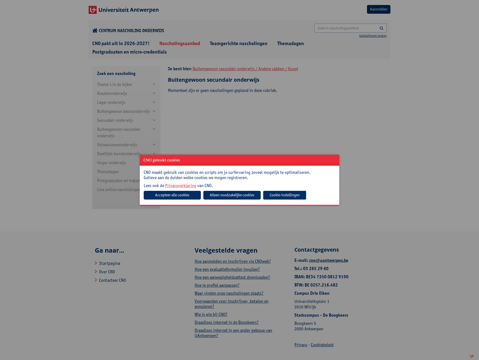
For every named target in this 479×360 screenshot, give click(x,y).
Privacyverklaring (180, 185)
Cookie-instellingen (285, 195)
